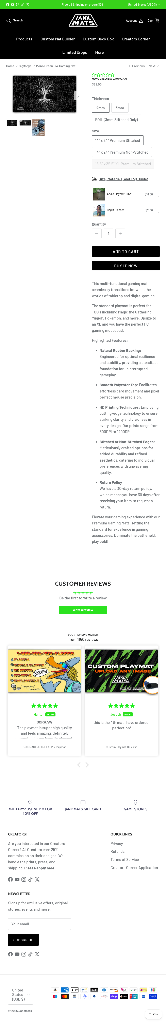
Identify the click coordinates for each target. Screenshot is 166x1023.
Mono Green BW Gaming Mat (56, 65)
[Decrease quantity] (97, 233)
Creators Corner (136, 38)
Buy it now (126, 266)
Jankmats (25, 1010)
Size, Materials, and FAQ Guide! (123, 179)
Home (10, 65)
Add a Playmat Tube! (119, 194)
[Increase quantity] (120, 233)
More (99, 52)
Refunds (118, 851)
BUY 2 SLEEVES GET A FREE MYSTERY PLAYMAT (83, 4)
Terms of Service (125, 859)
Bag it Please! (115, 210)
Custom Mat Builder (57, 38)
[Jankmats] (83, 20)
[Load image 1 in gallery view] (44, 93)
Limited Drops (74, 52)
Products (24, 38)
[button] (103, 74)
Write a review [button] (83, 610)
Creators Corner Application (134, 867)
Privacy (117, 843)
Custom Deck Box (98, 38)
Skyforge (25, 65)
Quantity (99, 224)
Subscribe (23, 940)
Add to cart (126, 251)
